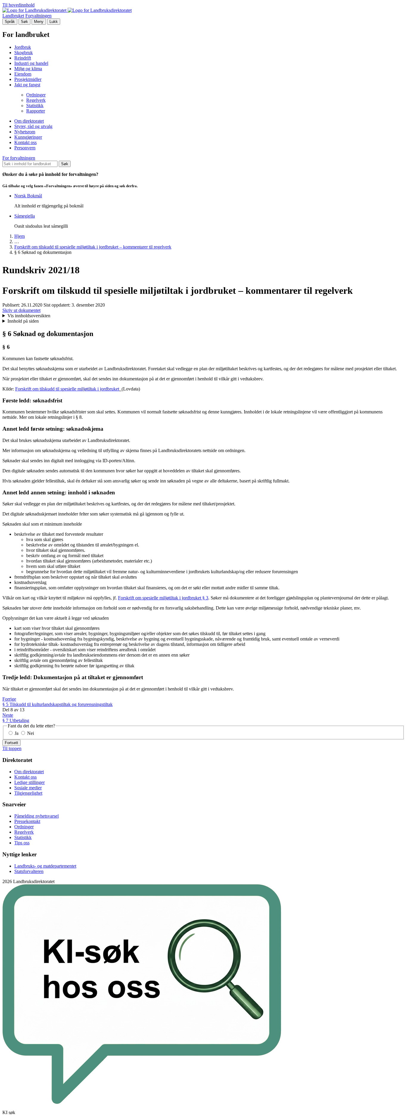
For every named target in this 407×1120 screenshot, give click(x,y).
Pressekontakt (27, 821)
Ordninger (36, 94)
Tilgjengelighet (28, 793)
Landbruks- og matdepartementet (45, 865)
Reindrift (22, 57)
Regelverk (36, 100)
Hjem (19, 236)
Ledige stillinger (29, 782)
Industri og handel (31, 63)
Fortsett (11, 743)
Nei (30, 733)
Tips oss (21, 842)
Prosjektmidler (27, 79)
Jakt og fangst (27, 84)
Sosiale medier (28, 787)
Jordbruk (22, 47)
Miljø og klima (28, 68)
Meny (39, 21)
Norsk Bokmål (28, 195)
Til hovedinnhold (18, 4)
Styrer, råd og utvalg (33, 126)
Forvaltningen (38, 15)
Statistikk (35, 105)
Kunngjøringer (28, 137)
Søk (24, 21)
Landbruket (13, 15)
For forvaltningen (18, 157)
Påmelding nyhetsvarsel (36, 815)
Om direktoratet (29, 121)
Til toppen (11, 748)
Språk (10, 21)
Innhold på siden (23, 321)
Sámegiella (24, 215)
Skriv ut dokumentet (21, 310)
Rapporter (35, 110)
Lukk (53, 21)
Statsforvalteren (29, 871)
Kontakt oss (25, 142)
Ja (16, 733)
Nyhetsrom (24, 131)
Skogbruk (23, 52)
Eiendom (22, 73)
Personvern (24, 147)
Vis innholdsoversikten (28, 315)
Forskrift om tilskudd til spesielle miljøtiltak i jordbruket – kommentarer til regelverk (92, 246)
